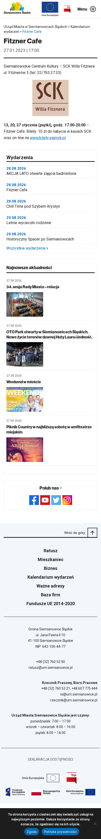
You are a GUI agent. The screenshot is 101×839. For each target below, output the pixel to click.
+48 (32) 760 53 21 (55, 688)
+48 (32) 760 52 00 (50, 662)
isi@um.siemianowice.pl (78, 694)
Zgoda (32, 832)
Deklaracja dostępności (50, 759)
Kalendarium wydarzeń (50, 577)
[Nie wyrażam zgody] (94, 823)
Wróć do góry (74, 533)
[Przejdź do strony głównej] (17, 9)
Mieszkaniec (50, 559)
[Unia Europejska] (50, 9)
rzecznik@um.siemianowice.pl (73, 700)
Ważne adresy (50, 585)
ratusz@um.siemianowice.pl (51, 668)
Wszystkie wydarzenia (25, 248)
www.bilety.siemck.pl (48, 137)
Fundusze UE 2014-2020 (50, 603)
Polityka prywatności (60, 832)
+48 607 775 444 (84, 688)
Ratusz (51, 550)
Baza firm (50, 594)
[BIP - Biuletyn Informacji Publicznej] (67, 9)
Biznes (50, 568)
